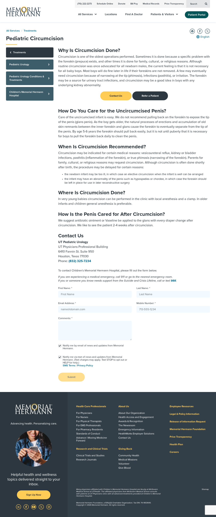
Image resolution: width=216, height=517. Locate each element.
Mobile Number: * (146, 303)
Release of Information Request (187, 421)
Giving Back (125, 448)
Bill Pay (134, 3)
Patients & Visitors (162, 14)
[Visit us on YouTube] (34, 506)
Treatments (30, 30)
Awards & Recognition (130, 421)
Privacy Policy (85, 365)
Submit (71, 377)
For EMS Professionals (88, 425)
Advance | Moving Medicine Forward (91, 439)
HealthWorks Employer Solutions (136, 433)
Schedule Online (105, 3)
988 (173, 280)
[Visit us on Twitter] (41, 506)
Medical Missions (127, 459)
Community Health (128, 455)
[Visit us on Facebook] (26, 506)
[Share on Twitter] (207, 31)
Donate (121, 3)
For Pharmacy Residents (89, 429)
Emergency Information (131, 429)
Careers (174, 452)
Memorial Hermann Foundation (187, 429)
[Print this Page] (192, 31)
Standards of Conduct (88, 433)
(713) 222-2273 (84, 3)
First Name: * (65, 288)
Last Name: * (143, 288)
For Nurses (82, 417)
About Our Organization (131, 413)
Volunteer (123, 463)
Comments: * (65, 318)
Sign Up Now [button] (33, 494)
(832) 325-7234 (80, 261)
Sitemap (205, 489)
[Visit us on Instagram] (48, 506)
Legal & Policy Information (184, 414)
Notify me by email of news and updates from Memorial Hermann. (93, 347)
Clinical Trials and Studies (90, 455)
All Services (85, 14)
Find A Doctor (134, 14)
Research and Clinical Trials (92, 448)
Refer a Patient (150, 95)
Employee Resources (182, 406)
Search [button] (193, 4)
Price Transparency (174, 3)
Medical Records (151, 3)
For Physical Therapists (89, 421)
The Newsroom (126, 425)
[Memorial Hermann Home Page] (22, 11)
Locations (111, 14)
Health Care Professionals (91, 406)
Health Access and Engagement (136, 417)
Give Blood (124, 467)
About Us (123, 406)
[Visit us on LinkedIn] (19, 506)
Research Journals (86, 459)
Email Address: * (67, 303)
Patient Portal (196, 14)
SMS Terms (69, 365)
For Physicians (84, 413)
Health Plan (176, 444)
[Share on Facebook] (199, 31)
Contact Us (116, 95)
